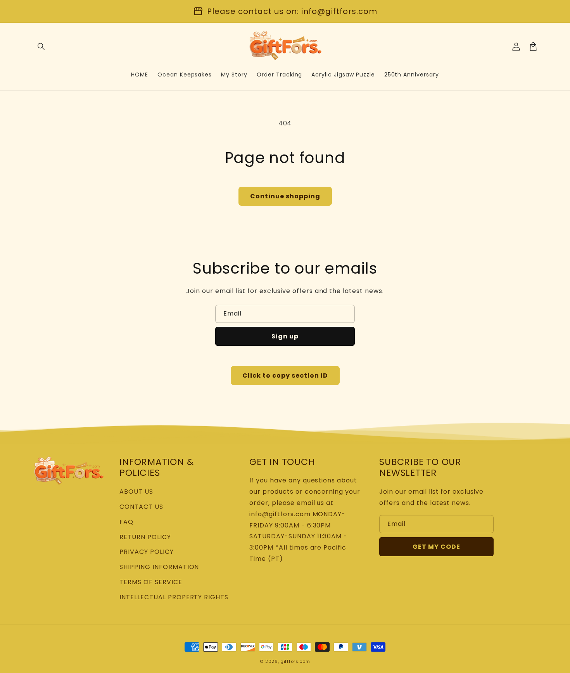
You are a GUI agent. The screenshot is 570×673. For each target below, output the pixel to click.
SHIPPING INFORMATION (159, 566)
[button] (41, 46)
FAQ (126, 521)
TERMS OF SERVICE (150, 582)
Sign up (285, 336)
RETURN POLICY (145, 537)
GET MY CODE (436, 546)
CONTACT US (141, 506)
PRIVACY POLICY (146, 551)
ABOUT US (136, 491)
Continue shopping (285, 196)
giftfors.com (295, 661)
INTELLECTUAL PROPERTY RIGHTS (173, 597)
